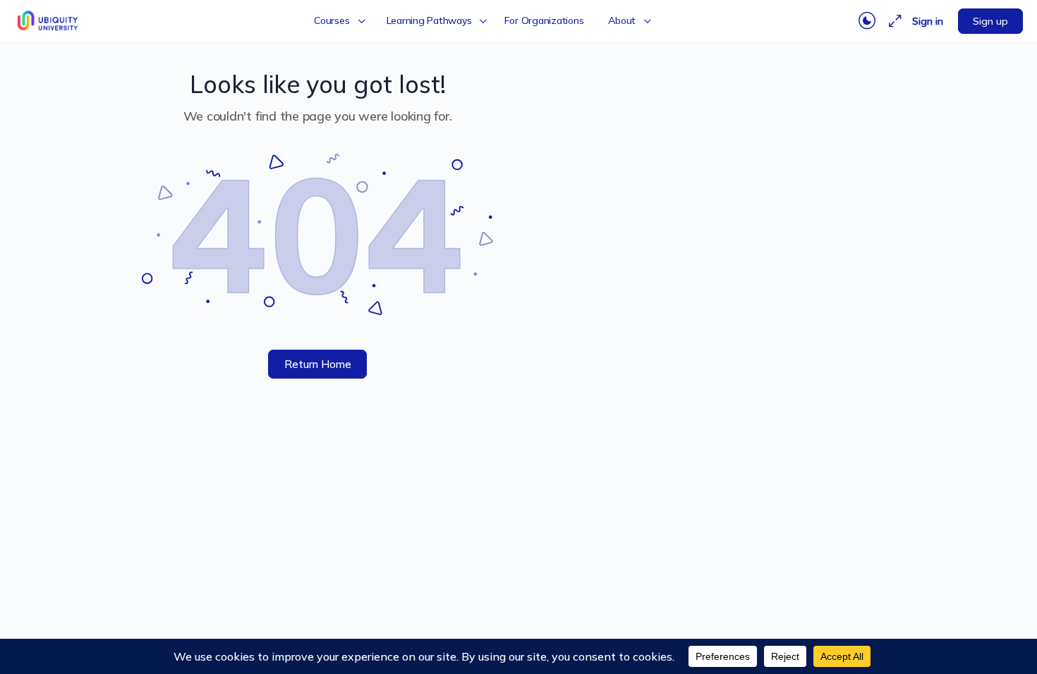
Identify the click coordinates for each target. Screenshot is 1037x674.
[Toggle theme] (867, 21)
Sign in (927, 21)
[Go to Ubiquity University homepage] (49, 19)
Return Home (317, 364)
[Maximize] (892, 21)
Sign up (990, 21)
